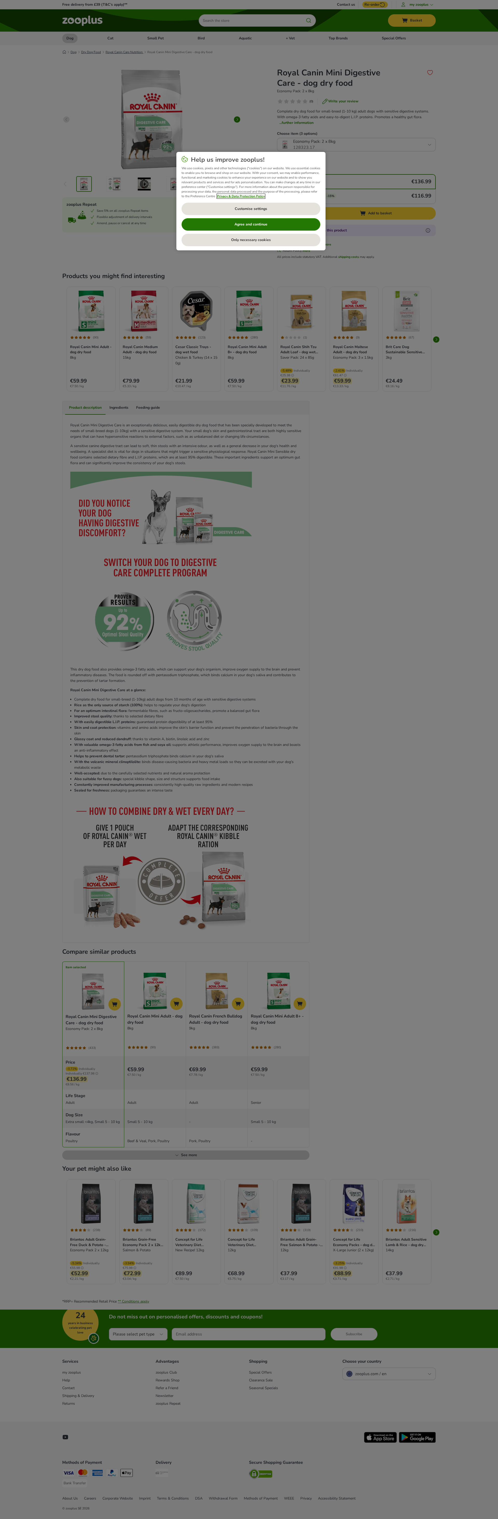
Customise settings (251, 208)
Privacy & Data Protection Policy (241, 196)
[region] (251, 201)
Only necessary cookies (251, 239)
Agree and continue (250, 224)
